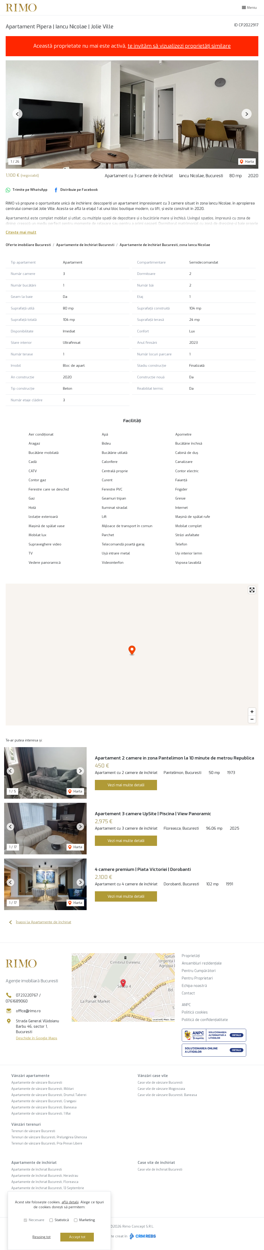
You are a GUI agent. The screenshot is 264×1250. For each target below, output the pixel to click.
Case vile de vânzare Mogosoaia (161, 1089)
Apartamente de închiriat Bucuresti (85, 245)
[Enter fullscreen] (252, 590)
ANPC (186, 1004)
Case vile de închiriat (156, 1162)
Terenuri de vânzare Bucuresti (33, 1131)
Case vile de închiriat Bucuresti (160, 1169)
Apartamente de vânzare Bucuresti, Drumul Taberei (48, 1095)
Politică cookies (195, 1012)
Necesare (36, 1220)
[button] (17, 114)
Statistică (62, 1220)
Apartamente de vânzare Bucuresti (36, 1083)
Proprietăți (191, 955)
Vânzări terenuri (26, 1124)
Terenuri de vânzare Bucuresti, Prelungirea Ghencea (49, 1137)
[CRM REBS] (142, 1236)
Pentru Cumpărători (199, 970)
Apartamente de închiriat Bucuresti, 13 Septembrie (47, 1188)
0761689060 (17, 1001)
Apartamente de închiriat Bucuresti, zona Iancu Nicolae (165, 245)
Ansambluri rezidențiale (202, 963)
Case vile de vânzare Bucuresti (160, 1083)
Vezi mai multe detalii (126, 785)
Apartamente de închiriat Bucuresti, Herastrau (44, 1176)
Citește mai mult (21, 232)
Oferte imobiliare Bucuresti (28, 245)
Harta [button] (249, 161)
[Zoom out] (252, 719)
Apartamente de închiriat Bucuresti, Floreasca (44, 1182)
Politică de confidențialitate (205, 1019)
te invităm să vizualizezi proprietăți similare (179, 46)
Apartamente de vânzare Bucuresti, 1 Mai (41, 1114)
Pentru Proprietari (197, 978)
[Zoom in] (252, 711)
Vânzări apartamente (30, 1075)
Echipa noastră (194, 985)
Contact (188, 993)
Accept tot (77, 1237)
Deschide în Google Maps (36, 1038)
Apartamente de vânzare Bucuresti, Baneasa (44, 1107)
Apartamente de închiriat (34, 1162)
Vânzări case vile (153, 1075)
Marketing (87, 1220)
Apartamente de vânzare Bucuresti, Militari (42, 1089)
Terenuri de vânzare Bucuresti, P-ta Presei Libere (46, 1143)
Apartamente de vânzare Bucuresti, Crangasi (43, 1101)
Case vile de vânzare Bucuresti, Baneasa (167, 1095)
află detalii (70, 1202)
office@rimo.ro (28, 1011)
